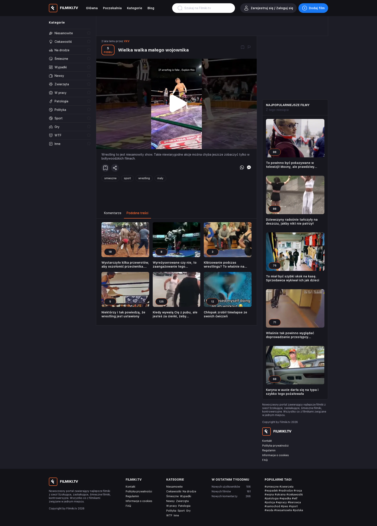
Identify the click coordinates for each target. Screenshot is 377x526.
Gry (188, 510)
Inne (176, 515)
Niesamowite (174, 486)
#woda (269, 510)
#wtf (294, 498)
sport (127, 178)
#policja (270, 502)
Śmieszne (172, 496)
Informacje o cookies (275, 455)
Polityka (171, 510)
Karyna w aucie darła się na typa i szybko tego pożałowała (292, 391)
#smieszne (272, 486)
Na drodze (189, 491)
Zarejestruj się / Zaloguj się (272, 8)
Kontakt (267, 440)
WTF (169, 515)
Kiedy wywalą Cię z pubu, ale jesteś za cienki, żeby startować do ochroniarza (175, 314)
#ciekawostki (294, 494)
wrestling (144, 178)
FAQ (265, 460)
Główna (92, 8)
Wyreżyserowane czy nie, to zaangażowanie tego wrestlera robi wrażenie (175, 264)
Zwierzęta (182, 501)
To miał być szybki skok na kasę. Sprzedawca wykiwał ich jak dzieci (292, 278)
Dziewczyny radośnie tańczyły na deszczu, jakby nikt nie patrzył (292, 221)
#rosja (298, 490)
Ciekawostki (173, 491)
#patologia (272, 498)
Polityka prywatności (275, 445)
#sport (293, 506)
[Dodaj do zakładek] (242, 47)
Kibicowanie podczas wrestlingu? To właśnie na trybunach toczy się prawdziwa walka (224, 264)
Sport (181, 510)
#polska (298, 510)
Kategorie (134, 8)
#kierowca (294, 502)
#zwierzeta (286, 486)
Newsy (170, 501)
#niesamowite (283, 510)
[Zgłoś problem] (249, 47)
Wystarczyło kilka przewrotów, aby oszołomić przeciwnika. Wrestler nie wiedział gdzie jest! (125, 264)
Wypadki (185, 496)
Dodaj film (317, 8)
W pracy (171, 505)
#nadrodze (286, 490)
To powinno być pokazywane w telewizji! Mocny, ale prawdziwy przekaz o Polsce (290, 165)
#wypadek (271, 490)
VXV (126, 41)
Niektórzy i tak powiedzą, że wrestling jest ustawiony (123, 314)
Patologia (184, 505)
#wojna (269, 494)
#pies (284, 506)
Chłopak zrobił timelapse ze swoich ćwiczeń (225, 314)
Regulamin (269, 450)
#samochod (272, 506)
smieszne (110, 178)
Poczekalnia (112, 8)
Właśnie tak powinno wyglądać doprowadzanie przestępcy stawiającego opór (290, 335)
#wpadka (285, 498)
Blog (150, 8)
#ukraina (280, 494)
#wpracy (281, 502)
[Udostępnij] (115, 168)
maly (160, 178)
